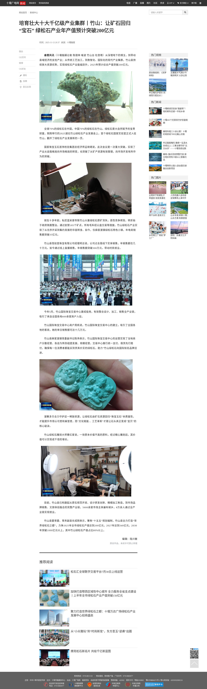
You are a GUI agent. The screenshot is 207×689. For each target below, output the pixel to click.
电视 (128, 3)
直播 (142, 3)
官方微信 (182, 3)
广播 (135, 3)
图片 (149, 3)
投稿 (23, 81)
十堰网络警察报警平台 (78, 685)
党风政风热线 (44, 3)
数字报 (194, 3)
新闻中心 (34, 12)
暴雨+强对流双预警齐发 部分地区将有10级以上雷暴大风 (175, 157)
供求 (162, 3)
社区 (155, 3)
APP (171, 3)
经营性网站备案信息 (97, 685)
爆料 (23, 75)
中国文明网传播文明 (136, 685)
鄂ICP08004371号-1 (153, 680)
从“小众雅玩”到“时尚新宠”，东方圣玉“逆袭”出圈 (101, 631)
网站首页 (32, 3)
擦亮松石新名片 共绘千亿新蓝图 (91, 651)
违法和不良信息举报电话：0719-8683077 (56, 685)
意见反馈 (25, 87)
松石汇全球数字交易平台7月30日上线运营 (97, 571)
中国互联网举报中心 (116, 685)
